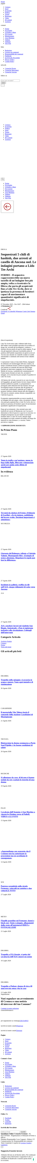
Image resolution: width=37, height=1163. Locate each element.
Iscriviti (23, 1132)
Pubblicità (8, 56)
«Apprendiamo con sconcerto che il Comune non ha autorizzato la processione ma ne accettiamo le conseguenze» (15, 854)
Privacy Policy (9, 60)
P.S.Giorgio (8, 34)
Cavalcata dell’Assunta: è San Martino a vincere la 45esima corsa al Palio (18, 814)
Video (7, 18)
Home (3, 2)
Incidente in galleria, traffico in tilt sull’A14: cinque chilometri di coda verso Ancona (18, 587)
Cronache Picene (10, 68)
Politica (7, 12)
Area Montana (9, 38)
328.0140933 (24, 1021)
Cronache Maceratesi (12, 70)
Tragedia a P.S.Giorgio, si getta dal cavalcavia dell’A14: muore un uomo (16, 955)
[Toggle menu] (3, 85)
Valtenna (8, 41)
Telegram (19, 1030)
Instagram (8, 1123)
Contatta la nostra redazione (10, 1008)
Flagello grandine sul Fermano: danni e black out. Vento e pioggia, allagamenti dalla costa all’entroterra (17, 924)
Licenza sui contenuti (12, 52)
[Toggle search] (3, 179)
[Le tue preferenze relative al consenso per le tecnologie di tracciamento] (33, 1159)
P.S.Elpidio (8, 30)
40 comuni (8, 20)
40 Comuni (8, 138)
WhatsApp (19, 1026)
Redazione (8, 50)
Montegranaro (9, 36)
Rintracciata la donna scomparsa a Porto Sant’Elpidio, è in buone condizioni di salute (18, 745)
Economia (8, 11)
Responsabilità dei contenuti (14, 54)
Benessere (8, 16)
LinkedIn (8, 1122)
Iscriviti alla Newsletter (12, 58)
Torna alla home (6, 647)
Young (7, 14)
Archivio (8, 22)
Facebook (8, 1118)
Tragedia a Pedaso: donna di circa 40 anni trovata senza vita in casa (16, 987)
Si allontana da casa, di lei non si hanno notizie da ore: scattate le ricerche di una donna (17, 779)
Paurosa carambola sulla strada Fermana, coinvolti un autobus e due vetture (16, 888)
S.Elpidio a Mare (10, 32)
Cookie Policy (9, 61)
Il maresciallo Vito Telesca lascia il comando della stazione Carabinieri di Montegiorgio (17, 714)
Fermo (7, 29)
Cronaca (7, 7)
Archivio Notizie (6, 641)
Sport (6, 9)
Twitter (7, 1120)
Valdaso (7, 40)
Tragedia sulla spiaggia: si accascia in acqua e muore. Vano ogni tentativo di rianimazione (17, 682)
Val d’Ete (8, 43)
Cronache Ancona (11, 72)
